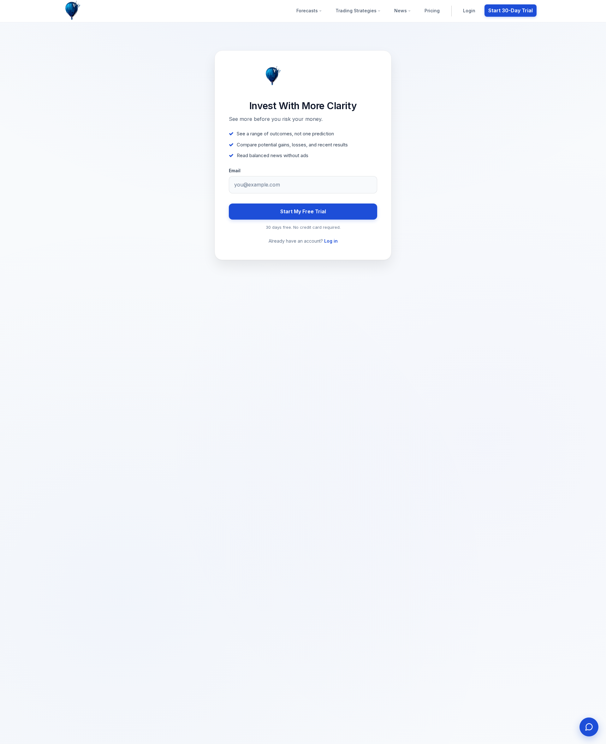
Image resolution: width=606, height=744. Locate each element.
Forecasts (307, 10)
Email (235, 170)
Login (469, 10)
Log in (331, 241)
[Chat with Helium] (588, 726)
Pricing (432, 10)
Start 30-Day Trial (510, 10)
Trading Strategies (357, 10)
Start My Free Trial (303, 211)
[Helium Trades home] (93, 10)
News (401, 10)
